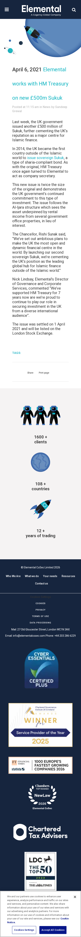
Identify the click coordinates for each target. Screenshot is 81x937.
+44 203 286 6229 (65, 635)
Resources (68, 576)
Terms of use (40, 616)
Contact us (41, 583)
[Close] (75, 897)
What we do (32, 576)
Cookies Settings (24, 929)
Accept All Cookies (52, 929)
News (46, 107)
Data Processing (40, 623)
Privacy (41, 610)
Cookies (41, 603)
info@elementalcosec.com (29, 635)
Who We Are (13, 576)
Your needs (50, 576)
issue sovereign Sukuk (45, 157)
